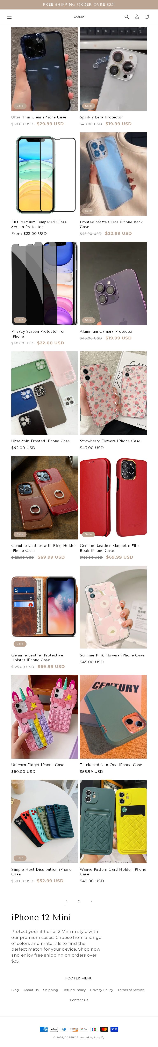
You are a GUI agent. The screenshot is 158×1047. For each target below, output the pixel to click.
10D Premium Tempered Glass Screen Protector (39, 224)
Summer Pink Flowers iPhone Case (112, 655)
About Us (31, 990)
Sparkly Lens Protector (101, 117)
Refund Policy (74, 990)
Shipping (50, 990)
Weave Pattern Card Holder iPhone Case (113, 871)
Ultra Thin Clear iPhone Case (38, 117)
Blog (15, 990)
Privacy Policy (101, 990)
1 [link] (67, 901)
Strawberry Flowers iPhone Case (110, 441)
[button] (9, 16)
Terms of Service (131, 990)
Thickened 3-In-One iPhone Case (111, 765)
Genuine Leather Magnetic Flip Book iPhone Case (109, 548)
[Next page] (91, 902)
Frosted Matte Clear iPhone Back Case (111, 224)
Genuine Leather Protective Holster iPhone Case (37, 657)
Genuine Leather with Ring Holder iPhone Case (43, 548)
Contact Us (79, 1000)
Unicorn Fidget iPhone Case (37, 765)
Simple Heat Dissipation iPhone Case (41, 871)
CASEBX (70, 1037)
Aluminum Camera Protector (106, 331)
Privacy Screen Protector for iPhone (38, 333)
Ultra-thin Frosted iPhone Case (40, 441)
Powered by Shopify (91, 1037)
